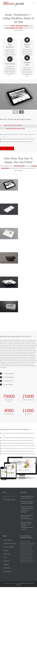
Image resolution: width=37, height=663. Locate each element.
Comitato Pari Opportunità (10, 543)
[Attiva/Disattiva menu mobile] (33, 3)
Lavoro (5, 557)
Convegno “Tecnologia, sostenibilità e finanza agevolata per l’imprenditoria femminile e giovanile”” (27, 526)
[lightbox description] (18, 457)
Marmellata (6, 561)
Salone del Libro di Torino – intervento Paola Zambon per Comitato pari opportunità (27, 509)
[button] (18, 373)
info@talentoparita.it (11, 499)
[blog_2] (18, 97)
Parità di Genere (7, 568)
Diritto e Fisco (7, 554)
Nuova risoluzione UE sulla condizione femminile (27, 497)
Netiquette (6, 564)
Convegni (6, 550)
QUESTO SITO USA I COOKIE (25, 583)
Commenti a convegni (9, 547)
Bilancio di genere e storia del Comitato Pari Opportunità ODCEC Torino (27, 517)
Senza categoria (7, 571)
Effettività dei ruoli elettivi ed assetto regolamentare (27, 502)
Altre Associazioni (8, 540)
